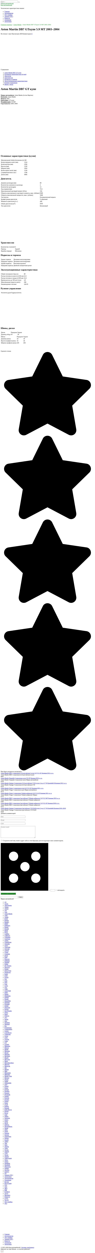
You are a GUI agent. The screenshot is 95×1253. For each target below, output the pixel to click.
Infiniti (6, 1006)
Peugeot (6, 1093)
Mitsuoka (7, 1074)
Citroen (6, 950)
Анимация (7, 20)
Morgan (6, 1078)
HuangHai (7, 1001)
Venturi (6, 1156)
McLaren (7, 1059)
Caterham (7, 939)
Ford (5, 981)
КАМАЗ (7, 1192)
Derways (7, 967)
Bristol (6, 927)
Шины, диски (8, 84)
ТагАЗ (6, 1200)
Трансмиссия (8, 78)
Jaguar (6, 1019)
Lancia (6, 1031)
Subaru (6, 1138)
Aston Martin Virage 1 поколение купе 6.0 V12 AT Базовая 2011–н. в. (22, 788)
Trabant (6, 1151)
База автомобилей (6, 5)
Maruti (6, 1053)
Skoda (6, 1128)
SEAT (6, 1123)
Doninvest (7, 972)
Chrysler (6, 949)
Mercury (6, 1064)
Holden (6, 997)
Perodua (6, 1091)
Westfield (7, 1165)
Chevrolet (7, 947)
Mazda (6, 1058)
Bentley (6, 922)
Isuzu (6, 1014)
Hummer (7, 1002)
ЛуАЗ (6, 1193)
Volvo (6, 1160)
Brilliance (7, 925)
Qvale (6, 1105)
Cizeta (6, 952)
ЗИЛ (5, 1188)
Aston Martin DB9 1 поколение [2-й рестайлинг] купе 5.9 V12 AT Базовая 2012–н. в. (27, 773)
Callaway (7, 935)
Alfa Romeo (8, 905)
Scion (6, 1121)
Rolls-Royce (8, 1110)
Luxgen (6, 1044)
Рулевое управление (10, 83)
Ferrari (6, 977)
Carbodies (7, 937)
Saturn (6, 1120)
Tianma (6, 1146)
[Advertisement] (47, 53)
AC (5, 902)
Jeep (5, 1021)
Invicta (6, 1009)
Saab (5, 1115)
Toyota (6, 1150)
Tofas (6, 1148)
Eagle (6, 974)
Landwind (7, 1034)
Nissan (6, 1079)
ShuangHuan (8, 1126)
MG (5, 1068)
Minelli (6, 1069)
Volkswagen (8, 1158)
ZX (5, 1173)
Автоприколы (8, 13)
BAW (6, 919)
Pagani (6, 1086)
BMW (6, 924)
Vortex (6, 1161)
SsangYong (7, 1136)
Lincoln (6, 1039)
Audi (5, 915)
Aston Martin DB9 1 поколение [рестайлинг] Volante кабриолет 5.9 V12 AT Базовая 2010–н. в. (30, 803)
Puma (6, 1103)
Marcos (6, 1048)
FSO (5, 982)
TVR (6, 1153)
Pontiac (6, 1096)
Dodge (6, 969)
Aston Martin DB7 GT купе (12, 73)
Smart (6, 1131)
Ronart (6, 1111)
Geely (6, 986)
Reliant (6, 1106)
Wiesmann (7, 1166)
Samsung (7, 1118)
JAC (5, 1017)
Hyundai (7, 1004)
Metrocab (7, 1066)
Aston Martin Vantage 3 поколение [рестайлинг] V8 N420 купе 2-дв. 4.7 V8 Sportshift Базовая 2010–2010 (33, 808)
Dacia (6, 955)
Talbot (6, 1141)
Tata (5, 1143)
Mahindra (7, 1046)
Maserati (6, 1054)
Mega (6, 1061)
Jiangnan (7, 1024)
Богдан (6, 1182)
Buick (6, 930)
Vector (6, 1155)
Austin (6, 917)
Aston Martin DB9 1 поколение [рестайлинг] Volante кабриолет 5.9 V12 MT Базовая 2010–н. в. (30, 798)
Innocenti (7, 1007)
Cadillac (6, 934)
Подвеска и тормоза (10, 79)
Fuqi (5, 984)
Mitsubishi (7, 1073)
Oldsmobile (7, 1083)
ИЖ (5, 1190)
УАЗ (5, 1203)
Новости (7, 18)
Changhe (7, 944)
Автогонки (8, 21)
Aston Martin (17, 24)
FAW (6, 976)
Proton (6, 1101)
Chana (6, 940)
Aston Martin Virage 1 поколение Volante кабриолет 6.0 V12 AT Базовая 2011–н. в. (26, 793)
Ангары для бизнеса (27, 1247)
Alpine (6, 909)
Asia (5, 912)
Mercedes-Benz (9, 1063)
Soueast (6, 1133)
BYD (6, 932)
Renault (6, 1108)
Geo (5, 987)
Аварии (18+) (8, 16)
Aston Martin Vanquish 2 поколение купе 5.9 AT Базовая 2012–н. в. (21, 778)
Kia (5, 1026)
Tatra (5, 1145)
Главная (6, 11)
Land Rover (8, 1032)
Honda (6, 999)
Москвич (7, 1195)
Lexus (6, 1036)
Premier (6, 1099)
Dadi (5, 957)
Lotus (6, 1041)
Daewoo (6, 959)
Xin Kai (6, 1170)
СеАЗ (6, 1198)
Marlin (6, 1049)
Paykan (6, 1089)
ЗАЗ (5, 1187)
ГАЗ (5, 1185)
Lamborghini (8, 1029)
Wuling (6, 1168)
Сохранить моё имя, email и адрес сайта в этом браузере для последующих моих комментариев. (33, 840)
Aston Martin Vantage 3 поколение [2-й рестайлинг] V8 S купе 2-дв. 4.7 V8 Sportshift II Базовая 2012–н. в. (34, 783)
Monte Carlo (8, 1076)
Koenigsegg (8, 1027)
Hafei (6, 992)
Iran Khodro (8, 1011)
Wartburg (7, 1163)
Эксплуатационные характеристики (15, 81)
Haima (6, 994)
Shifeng (6, 1125)
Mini (5, 1071)
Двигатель (7, 76)
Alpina (6, 907)
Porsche (6, 1098)
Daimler (6, 962)
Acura (6, 904)
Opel (5, 1084)
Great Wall (7, 991)
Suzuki (6, 1140)
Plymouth (7, 1094)
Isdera (6, 1012)
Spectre (6, 1135)
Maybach (7, 1056)
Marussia (7, 1051)
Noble (6, 1081)
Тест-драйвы (8, 15)
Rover (6, 1113)
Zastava (6, 1172)
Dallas (6, 964)
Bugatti (6, 929)
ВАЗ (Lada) (8, 1183)
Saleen (6, 1116)
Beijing (6, 920)
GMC (6, 989)
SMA (6, 1130)
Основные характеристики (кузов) (15, 74)
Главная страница (6, 24)
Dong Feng (7, 971)
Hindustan (7, 996)
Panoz (6, 1088)
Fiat (5, 979)
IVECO (6, 1016)
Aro (5, 910)
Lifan (6, 1038)
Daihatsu (7, 960)
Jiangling (7, 1022)
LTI (5, 1043)
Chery (6, 945)
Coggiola (7, 954)
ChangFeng (7, 942)
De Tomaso (7, 966)
